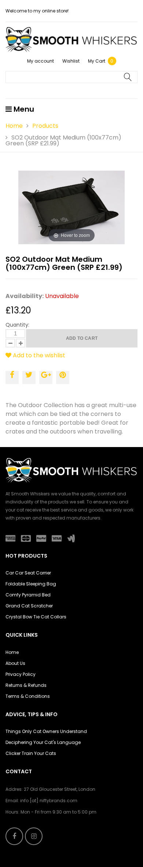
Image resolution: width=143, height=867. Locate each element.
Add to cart (82, 338)
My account (40, 61)
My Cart (101, 61)
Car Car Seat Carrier (28, 573)
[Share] (12, 377)
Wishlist (71, 61)
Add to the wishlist (38, 355)
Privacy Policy (21, 674)
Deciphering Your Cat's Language (43, 742)
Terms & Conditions (28, 696)
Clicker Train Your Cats (31, 753)
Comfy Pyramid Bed (28, 595)
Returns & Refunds (26, 685)
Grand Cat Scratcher (29, 606)
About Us (15, 663)
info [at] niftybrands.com (48, 800)
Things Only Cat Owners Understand (46, 731)
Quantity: (17, 324)
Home (14, 126)
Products (45, 126)
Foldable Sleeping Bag (31, 584)
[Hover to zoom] (71, 207)
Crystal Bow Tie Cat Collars (36, 617)
